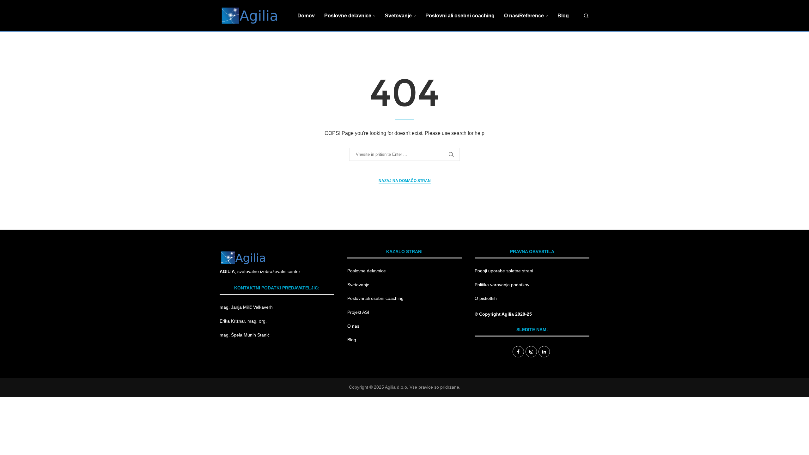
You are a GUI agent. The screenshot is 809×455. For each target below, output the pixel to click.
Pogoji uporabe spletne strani (504, 270)
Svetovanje (398, 15)
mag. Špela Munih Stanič (245, 334)
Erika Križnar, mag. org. (243, 321)
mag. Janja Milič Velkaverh (247, 307)
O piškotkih (486, 298)
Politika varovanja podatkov (502, 284)
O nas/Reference (524, 15)
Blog (563, 15)
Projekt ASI (358, 312)
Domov (306, 15)
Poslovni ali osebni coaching (460, 15)
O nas (353, 326)
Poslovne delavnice (347, 15)
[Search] (586, 15)
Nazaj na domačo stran (405, 181)
